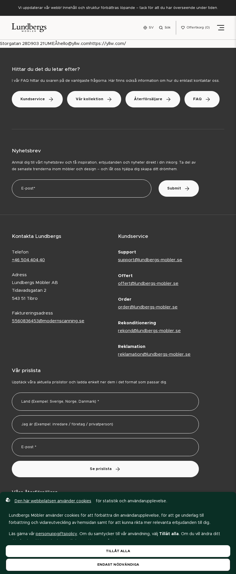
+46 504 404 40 (28, 260)
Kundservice (32, 99)
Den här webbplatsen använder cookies (52, 501)
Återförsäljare (148, 99)
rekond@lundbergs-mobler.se (149, 331)
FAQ (197, 99)
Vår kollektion (89, 99)
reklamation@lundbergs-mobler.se (154, 354)
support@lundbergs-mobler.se (150, 260)
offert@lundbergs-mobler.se (148, 283)
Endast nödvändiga (118, 564)
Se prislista (101, 469)
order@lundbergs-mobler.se (148, 307)
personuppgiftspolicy (56, 534)
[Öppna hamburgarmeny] (220, 27)
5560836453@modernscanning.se (48, 321)
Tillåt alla (118, 551)
